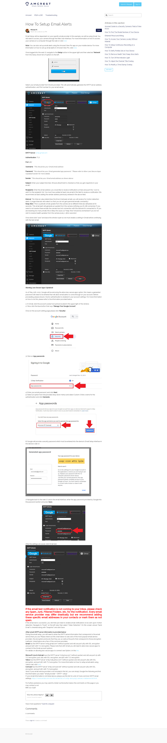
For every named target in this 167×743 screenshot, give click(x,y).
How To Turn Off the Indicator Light (117, 58)
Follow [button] (99, 30)
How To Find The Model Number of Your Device (122, 32)
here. (75, 48)
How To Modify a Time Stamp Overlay (118, 65)
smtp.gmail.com (41, 153)
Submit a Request (126, 4)
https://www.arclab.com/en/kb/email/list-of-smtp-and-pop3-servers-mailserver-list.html (64, 678)
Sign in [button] (138, 4)
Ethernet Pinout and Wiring (114, 36)
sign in (32, 720)
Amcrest (29, 15)
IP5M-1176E (38, 15)
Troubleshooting (51, 15)
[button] (47, 695)
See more (109, 69)
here (65, 41)
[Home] (38, 4)
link (77, 651)
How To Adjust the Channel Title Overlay (119, 61)
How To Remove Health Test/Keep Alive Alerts (122, 54)
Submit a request (48, 704)
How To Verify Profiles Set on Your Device (119, 51)
